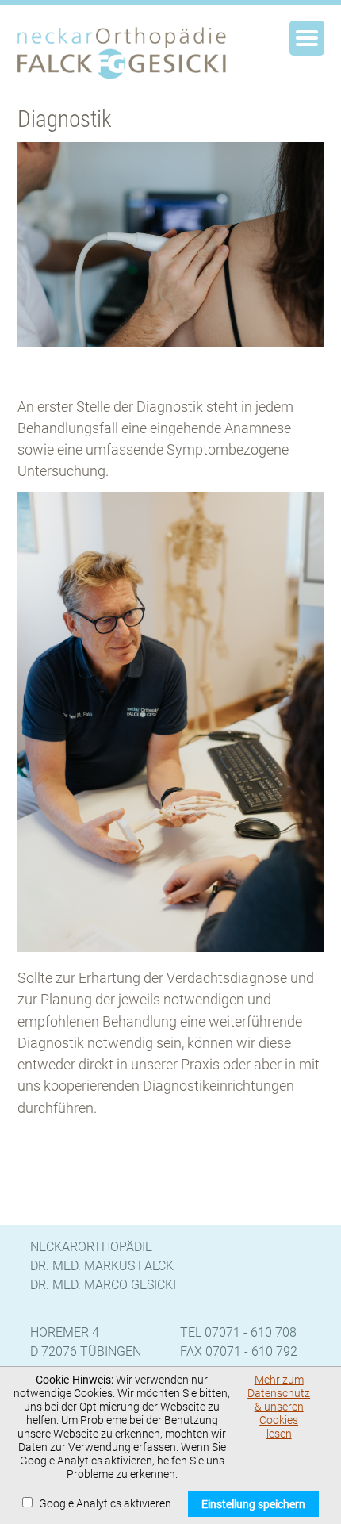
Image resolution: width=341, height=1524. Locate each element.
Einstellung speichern (253, 1504)
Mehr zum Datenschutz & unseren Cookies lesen (278, 1407)
